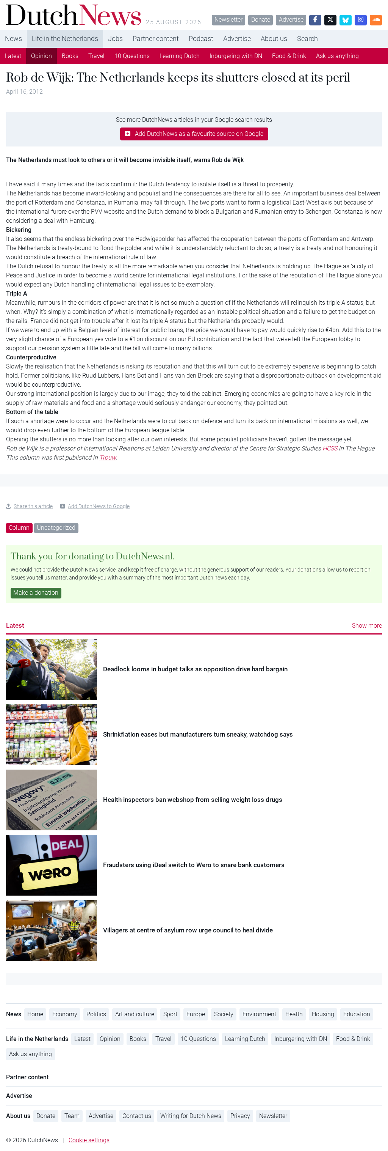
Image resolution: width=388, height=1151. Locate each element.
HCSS (329, 448)
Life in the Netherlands (65, 39)
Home (35, 1014)
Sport (170, 1014)
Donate (260, 19)
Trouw (107, 457)
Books (70, 56)
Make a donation (35, 592)
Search (307, 39)
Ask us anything (337, 56)
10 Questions (132, 56)
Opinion (41, 56)
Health (294, 1014)
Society (223, 1014)
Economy (64, 1014)
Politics (96, 1014)
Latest (13, 56)
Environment (259, 1014)
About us (274, 39)
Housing (323, 1014)
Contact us (136, 1116)
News (13, 39)
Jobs (115, 39)
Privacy (240, 1116)
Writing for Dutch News (190, 1116)
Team (72, 1116)
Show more (367, 625)
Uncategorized (56, 527)
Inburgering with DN (236, 56)
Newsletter (228, 19)
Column (19, 527)
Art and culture (134, 1014)
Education (356, 1014)
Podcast (201, 39)
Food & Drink (289, 56)
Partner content (156, 39)
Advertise (291, 19)
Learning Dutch (180, 56)
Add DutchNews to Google (99, 506)
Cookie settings (89, 1140)
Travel (96, 56)
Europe (195, 1014)
